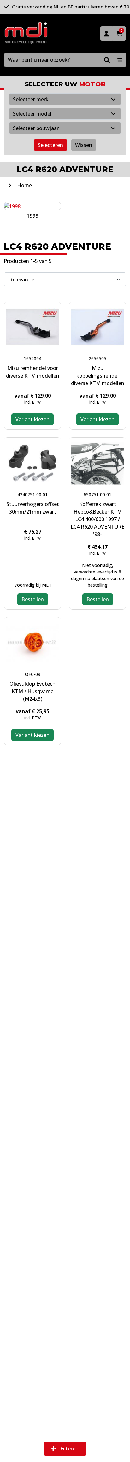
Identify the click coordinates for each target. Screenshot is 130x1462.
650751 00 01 (97, 494)
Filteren (69, 1448)
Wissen (83, 145)
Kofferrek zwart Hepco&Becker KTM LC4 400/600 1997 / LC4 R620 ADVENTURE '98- (97, 519)
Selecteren (50, 145)
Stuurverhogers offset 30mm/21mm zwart (32, 508)
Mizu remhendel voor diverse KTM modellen (32, 372)
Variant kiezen (32, 419)
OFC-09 (32, 674)
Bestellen (32, 599)
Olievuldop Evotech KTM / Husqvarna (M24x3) (32, 691)
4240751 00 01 (32, 494)
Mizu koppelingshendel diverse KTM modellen (97, 376)
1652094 (32, 358)
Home (24, 185)
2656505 (97, 358)
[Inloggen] (106, 33)
